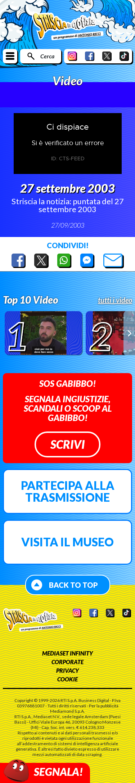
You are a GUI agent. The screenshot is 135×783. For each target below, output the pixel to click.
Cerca (47, 56)
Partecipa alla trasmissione (67, 491)
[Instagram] (72, 56)
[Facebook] (89, 56)
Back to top (73, 585)
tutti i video (115, 300)
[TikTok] (124, 56)
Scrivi (67, 444)
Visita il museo (67, 542)
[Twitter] (107, 56)
